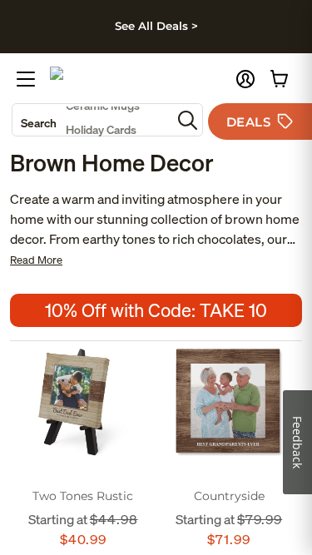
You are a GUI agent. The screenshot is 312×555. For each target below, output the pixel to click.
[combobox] (91, 120)
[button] (245, 79)
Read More (36, 260)
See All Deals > (156, 25)
